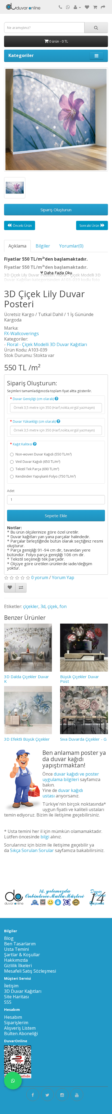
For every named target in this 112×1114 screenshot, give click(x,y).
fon (63, 606)
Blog (9, 938)
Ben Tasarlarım (20, 944)
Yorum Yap (63, 577)
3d (43, 606)
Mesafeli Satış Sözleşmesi (30, 971)
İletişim (11, 986)
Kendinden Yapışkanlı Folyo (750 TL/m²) (45, 476)
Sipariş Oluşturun (56, 209)
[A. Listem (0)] (87, 7)
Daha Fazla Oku (57, 272)
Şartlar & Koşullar (22, 955)
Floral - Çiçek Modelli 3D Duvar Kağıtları (47, 344)
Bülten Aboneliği (21, 1033)
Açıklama (17, 246)
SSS (7, 1002)
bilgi (45, 837)
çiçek (52, 606)
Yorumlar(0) (71, 246)
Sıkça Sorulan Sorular (32, 850)
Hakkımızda (16, 960)
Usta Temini (16, 949)
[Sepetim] (95, 7)
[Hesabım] (77, 7)
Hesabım (13, 1017)
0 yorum (39, 577)
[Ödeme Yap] (103, 7)
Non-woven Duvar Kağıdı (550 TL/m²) (43, 454)
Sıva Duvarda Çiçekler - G (83, 739)
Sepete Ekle (56, 515)
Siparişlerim (16, 1023)
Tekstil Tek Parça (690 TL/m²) (37, 469)
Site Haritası (16, 997)
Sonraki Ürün (89, 225)
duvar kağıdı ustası (62, 793)
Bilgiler (43, 246)
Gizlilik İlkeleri (18, 966)
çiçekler (30, 606)
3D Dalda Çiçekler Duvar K (26, 679)
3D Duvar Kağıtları (22, 991)
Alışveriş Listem (20, 1028)
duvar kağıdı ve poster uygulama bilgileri (70, 776)
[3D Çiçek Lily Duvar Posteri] (56, 119)
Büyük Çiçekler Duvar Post (79, 679)
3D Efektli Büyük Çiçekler (27, 739)
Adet (10, 491)
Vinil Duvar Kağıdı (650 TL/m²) (37, 461)
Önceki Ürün (22, 225)
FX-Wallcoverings (21, 333)
